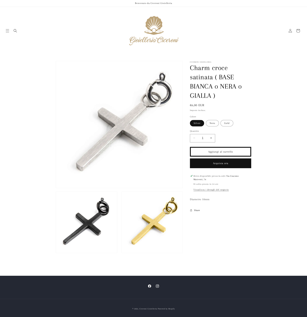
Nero (212, 123)
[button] (7, 31)
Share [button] (197, 210)
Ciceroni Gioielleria (148, 309)
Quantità (194, 131)
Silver (197, 123)
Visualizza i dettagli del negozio (211, 189)
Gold (227, 123)
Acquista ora (220, 163)
